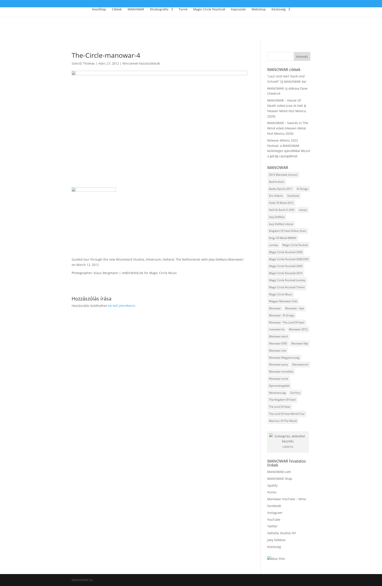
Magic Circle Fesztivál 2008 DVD (289, 259)
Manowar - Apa (294, 308)
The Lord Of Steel (279, 407)
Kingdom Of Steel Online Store (287, 231)
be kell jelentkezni (121, 306)
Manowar (275, 308)
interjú (303, 210)
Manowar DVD (278, 343)
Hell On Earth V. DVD (281, 210)
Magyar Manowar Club (283, 301)
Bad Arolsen (276, 182)
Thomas (89, 63)
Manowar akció (278, 336)
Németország (277, 393)
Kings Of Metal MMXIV (282, 238)
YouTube (273, 519)
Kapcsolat (238, 9)
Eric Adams (276, 196)
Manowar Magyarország (284, 357)
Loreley (273, 245)
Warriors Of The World (283, 421)
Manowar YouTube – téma (286, 499)
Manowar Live (277, 350)
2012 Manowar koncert (283, 175)
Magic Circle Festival (295, 245)
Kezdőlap (99, 9)
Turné (183, 9)
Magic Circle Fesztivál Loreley (287, 280)
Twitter (272, 526)
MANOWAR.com (279, 472)
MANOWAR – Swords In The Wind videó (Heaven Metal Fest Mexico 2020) (287, 128)
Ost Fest (295, 393)
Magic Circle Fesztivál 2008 (285, 252)
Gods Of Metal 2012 (281, 203)
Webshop (259, 9)
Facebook (293, 196)
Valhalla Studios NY (281, 533)
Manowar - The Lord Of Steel (286, 322)
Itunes (272, 492)
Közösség (278, 9)
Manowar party (278, 364)
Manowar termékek (281, 371)
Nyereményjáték (279, 386)
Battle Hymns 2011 (280, 189)
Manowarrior (300, 364)
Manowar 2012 (298, 329)
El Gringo (302, 189)
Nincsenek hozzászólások (141, 63)
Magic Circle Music (280, 294)
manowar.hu (277, 329)
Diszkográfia (159, 9)
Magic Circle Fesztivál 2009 (285, 266)
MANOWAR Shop (279, 478)
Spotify (272, 485)
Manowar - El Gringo (281, 315)
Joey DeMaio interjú (281, 224)
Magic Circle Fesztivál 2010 (285, 273)
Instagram (274, 513)
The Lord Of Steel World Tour (287, 414)
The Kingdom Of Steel (282, 400)
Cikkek (117, 9)
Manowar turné (278, 378)
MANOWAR (136, 9)
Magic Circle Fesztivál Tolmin (287, 287)
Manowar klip (299, 343)
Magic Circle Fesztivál (209, 9)
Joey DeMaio (277, 217)
